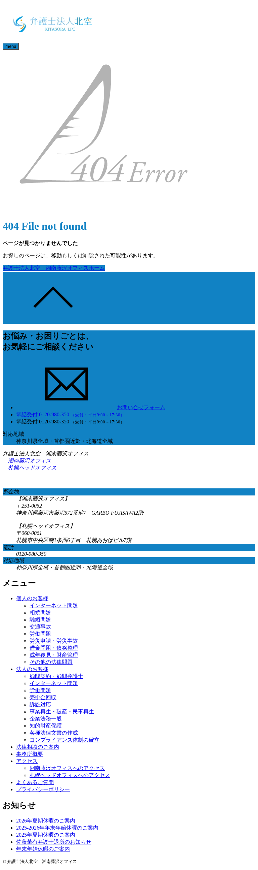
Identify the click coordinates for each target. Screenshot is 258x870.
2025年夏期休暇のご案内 (45, 835)
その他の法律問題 (51, 662)
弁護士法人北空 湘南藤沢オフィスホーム (54, 268)
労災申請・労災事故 (54, 641)
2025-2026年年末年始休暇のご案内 (57, 828)
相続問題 (40, 612)
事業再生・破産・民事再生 (62, 711)
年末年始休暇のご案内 (43, 849)
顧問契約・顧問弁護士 (56, 676)
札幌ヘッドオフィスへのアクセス (70, 775)
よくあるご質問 (35, 782)
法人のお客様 (32, 669)
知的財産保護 (46, 726)
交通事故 (40, 627)
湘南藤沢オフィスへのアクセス (67, 768)
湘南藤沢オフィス (29, 460)
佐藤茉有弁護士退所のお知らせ (53, 842)
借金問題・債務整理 (54, 648)
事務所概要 (29, 754)
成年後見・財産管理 (54, 655)
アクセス (27, 761)
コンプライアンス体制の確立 (64, 740)
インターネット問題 (54, 605)
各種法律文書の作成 (54, 733)
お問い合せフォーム (141, 407)
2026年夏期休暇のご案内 (45, 821)
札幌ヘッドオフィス (32, 468)
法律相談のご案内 (37, 747)
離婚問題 (40, 619)
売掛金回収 (43, 697)
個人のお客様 (32, 598)
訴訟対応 (40, 704)
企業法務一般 (46, 718)
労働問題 (40, 634)
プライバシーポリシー (43, 789)
